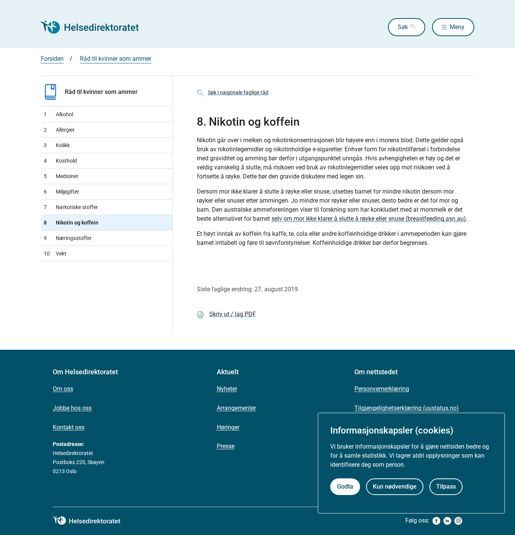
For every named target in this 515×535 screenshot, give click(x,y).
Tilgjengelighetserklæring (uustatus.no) (406, 408)
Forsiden (52, 58)
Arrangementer (236, 408)
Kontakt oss (68, 427)
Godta (345, 486)
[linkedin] (447, 521)
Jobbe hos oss (72, 408)
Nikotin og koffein (71, 223)
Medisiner (61, 176)
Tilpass (446, 486)
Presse (226, 446)
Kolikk (57, 145)
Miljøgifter (61, 192)
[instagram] (458, 521)
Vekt (55, 254)
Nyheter (227, 388)
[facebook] (436, 521)
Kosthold (60, 161)
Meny (457, 27)
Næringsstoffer (68, 238)
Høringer (228, 427)
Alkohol (58, 114)
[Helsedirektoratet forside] (95, 27)
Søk (403, 27)
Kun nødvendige (395, 486)
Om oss (63, 388)
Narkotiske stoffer (71, 207)
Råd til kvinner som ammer (115, 58)
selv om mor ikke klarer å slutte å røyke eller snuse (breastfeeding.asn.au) (368, 218)
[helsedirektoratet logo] (92, 520)
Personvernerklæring (381, 388)
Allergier (59, 130)
